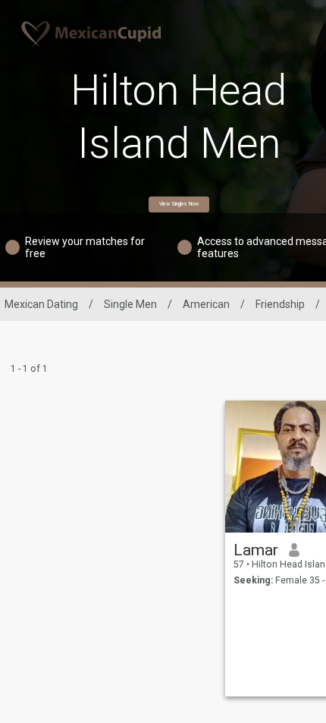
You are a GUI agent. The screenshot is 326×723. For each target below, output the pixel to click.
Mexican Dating (41, 304)
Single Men (130, 304)
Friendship (280, 304)
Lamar (256, 550)
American (206, 304)
